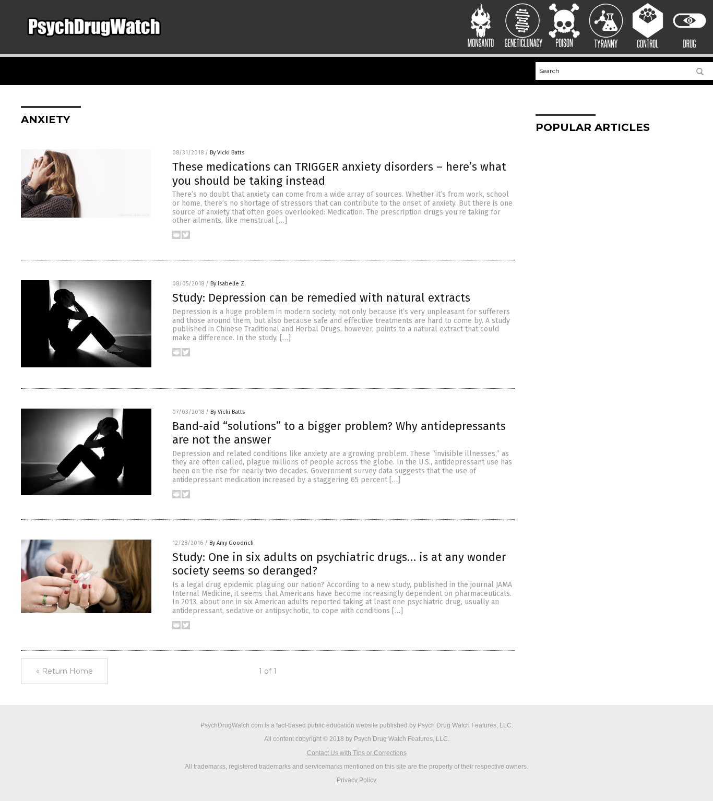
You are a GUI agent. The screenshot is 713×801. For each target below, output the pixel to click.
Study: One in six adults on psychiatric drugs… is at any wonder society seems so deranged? (339, 564)
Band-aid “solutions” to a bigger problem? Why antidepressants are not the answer (339, 433)
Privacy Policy (356, 780)
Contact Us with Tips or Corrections (357, 753)
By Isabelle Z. (228, 283)
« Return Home (64, 671)
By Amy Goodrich (231, 543)
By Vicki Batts (227, 152)
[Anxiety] (94, 40)
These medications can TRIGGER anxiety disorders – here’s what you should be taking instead (339, 173)
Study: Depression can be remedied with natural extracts (321, 298)
